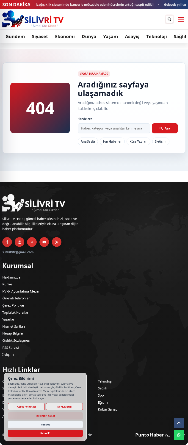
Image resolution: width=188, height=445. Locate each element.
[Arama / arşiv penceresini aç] (169, 19)
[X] (32, 242)
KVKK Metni (64, 406)
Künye (7, 284)
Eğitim (103, 402)
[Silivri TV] (82, 19)
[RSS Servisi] (56, 242)
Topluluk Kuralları (15, 312)
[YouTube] (44, 242)
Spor (101, 395)
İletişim (160, 141)
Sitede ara (85, 119)
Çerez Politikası (13, 305)
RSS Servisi (10, 347)
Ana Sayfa (88, 141)
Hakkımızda (11, 277)
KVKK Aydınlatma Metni (20, 291)
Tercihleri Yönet (45, 415)
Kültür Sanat (107, 409)
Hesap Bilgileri (13, 333)
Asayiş (132, 36)
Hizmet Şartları (13, 326)
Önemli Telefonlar (16, 298)
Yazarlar (8, 319)
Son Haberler (112, 141)
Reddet (45, 424)
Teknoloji (156, 36)
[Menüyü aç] (181, 19)
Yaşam (110, 36)
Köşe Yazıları (138, 141)
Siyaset (40, 36)
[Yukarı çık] (179, 423)
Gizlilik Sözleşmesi (16, 340)
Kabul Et (45, 433)
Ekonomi (65, 36)
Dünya (89, 36)
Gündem (15, 36)
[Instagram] (19, 242)
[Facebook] (7, 242)
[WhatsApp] (179, 435)
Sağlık (181, 36)
